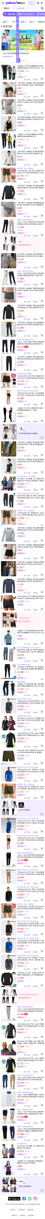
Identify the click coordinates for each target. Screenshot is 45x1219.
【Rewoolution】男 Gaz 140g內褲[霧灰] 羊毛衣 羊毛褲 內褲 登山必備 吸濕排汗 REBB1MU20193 (30, 873)
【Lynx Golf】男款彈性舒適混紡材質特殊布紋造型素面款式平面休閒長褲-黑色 (30, 856)
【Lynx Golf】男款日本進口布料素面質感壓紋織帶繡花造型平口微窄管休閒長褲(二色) (30, 274)
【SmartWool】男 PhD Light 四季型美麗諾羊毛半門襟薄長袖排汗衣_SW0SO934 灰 (30, 1025)
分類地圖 (30, 1215)
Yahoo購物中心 (15, 3)
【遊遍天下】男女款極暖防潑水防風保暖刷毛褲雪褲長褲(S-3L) (30, 135)
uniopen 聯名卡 (27, 14)
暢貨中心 (17, 24)
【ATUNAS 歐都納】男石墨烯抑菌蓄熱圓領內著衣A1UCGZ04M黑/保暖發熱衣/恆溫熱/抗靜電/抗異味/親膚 (30, 187)
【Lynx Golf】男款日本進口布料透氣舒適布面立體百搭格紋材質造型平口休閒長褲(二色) (30, 343)
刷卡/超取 (18, 47)
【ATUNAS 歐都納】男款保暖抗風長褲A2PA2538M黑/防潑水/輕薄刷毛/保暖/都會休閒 (30, 358)
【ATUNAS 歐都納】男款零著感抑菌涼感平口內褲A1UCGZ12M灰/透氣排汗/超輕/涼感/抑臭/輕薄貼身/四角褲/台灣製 (30, 101)
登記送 (17, 19)
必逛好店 (17, 42)
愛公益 (17, 56)
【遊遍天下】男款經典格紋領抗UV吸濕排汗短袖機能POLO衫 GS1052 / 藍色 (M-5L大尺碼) (30, 631)
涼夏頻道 (17, 38)
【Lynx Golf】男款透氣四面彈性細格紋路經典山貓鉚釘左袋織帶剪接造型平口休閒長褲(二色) (30, 1130)
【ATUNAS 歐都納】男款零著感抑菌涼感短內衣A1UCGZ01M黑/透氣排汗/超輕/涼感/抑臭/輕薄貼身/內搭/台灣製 (30, 460)
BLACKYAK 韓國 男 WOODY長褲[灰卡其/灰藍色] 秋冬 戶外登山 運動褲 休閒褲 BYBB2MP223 (30, 651)
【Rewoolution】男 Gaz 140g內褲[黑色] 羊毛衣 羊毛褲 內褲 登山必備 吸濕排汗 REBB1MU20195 (30, 394)
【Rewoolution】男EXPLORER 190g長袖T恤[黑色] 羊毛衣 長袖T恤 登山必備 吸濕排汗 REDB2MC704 (30, 924)
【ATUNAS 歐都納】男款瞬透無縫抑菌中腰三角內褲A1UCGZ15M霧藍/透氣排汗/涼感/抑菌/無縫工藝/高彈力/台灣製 (30, 204)
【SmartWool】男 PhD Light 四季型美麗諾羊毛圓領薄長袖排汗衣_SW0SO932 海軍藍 (30, 1059)
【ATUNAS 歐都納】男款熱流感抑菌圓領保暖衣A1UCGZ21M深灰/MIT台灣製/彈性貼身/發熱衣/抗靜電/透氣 (30, 563)
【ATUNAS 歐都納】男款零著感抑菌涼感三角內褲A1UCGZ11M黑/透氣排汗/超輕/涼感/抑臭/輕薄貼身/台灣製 (30, 84)
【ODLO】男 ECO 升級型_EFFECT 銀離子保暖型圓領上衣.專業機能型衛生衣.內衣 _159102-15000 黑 (30, 974)
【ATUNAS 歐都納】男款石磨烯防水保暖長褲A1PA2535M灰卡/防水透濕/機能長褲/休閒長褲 (30, 255)
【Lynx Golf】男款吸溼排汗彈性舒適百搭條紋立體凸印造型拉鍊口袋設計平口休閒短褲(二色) (30, 223)
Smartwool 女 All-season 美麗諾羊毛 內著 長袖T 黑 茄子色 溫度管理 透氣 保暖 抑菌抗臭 (30, 719)
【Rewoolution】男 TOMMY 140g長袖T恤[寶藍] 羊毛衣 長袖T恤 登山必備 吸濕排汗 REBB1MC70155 (30, 770)
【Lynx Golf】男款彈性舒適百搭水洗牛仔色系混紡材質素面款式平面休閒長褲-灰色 (30, 1010)
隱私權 (22, 1215)
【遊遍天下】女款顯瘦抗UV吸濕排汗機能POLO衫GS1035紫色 (30, 1162)
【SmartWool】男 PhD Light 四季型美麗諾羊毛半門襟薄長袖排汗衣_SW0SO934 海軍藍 (30, 734)
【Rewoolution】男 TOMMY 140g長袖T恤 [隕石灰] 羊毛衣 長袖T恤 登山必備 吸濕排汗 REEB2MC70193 (30, 959)
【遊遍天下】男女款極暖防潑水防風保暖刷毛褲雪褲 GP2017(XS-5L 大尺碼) (30, 67)
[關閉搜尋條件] (14, 8)
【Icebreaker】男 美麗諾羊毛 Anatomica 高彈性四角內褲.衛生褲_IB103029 (30, 514)
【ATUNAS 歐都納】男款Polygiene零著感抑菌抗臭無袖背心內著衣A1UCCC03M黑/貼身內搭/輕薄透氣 (30, 118)
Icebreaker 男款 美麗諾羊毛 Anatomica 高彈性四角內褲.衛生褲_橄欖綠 (30, 751)
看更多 (17, 60)
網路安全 (15, 1215)
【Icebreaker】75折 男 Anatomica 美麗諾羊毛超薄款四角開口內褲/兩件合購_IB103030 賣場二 (30, 907)
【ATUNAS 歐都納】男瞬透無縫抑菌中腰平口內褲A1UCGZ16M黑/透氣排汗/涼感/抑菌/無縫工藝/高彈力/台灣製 (30, 546)
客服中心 (13, 1210)
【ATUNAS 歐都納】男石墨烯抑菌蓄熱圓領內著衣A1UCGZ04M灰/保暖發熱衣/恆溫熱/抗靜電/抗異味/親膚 (30, 529)
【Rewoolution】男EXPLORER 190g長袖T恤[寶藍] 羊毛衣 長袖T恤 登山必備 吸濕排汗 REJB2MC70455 (30, 941)
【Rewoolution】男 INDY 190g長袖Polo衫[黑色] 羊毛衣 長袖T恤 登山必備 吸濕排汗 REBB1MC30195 (30, 890)
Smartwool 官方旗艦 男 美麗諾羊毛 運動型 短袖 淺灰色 (30, 1147)
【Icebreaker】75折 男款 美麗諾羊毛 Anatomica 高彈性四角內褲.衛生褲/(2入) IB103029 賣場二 (30, 377)
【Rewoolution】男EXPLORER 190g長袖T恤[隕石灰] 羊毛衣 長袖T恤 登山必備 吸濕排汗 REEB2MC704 (30, 702)
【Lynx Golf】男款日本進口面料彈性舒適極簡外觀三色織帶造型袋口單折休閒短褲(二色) (30, 1113)
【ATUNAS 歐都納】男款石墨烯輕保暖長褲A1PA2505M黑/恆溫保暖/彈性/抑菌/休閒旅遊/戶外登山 (30, 323)
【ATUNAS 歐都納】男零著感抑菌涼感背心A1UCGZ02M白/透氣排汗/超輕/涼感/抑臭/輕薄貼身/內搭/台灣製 (30, 152)
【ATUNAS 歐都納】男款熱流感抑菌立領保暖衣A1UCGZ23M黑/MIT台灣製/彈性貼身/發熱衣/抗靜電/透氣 (30, 306)
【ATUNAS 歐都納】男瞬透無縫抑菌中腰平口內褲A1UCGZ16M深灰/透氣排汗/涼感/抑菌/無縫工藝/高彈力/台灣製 (30, 289)
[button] (21, 60)
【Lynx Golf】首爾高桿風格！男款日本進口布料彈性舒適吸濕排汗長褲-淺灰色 (30, 1095)
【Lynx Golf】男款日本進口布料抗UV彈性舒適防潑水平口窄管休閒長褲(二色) (30, 1078)
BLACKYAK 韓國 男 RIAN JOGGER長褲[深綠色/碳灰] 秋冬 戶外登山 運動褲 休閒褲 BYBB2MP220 (30, 497)
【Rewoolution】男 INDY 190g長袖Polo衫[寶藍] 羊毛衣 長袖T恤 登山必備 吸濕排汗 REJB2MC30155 (30, 822)
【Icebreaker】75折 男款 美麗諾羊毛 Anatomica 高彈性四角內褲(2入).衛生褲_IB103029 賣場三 (30, 171)
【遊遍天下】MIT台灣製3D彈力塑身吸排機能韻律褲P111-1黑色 (30, 409)
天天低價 (17, 33)
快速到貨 (17, 28)
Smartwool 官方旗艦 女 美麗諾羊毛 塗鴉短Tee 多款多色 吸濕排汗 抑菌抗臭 (30, 479)
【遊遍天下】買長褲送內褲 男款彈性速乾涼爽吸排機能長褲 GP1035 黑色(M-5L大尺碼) (30, 685)
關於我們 (22, 1210)
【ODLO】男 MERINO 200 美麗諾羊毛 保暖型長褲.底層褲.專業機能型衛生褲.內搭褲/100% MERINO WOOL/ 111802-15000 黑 (30, 668)
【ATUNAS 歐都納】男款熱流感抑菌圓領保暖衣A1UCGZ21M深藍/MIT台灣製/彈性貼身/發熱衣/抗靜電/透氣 (30, 580)
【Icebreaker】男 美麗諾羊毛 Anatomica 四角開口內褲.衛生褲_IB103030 (30, 787)
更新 (38, 1204)
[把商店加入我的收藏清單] (41, 438)
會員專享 (17, 51)
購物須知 (31, 1210)
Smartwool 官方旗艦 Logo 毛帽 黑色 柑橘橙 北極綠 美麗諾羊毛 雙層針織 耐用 (30, 1042)
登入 (31, 3)
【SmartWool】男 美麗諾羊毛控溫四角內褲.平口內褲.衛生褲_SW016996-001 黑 (30, 597)
